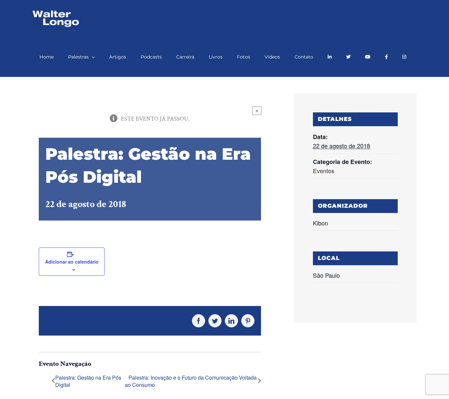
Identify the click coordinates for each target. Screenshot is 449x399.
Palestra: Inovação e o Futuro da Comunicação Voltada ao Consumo (191, 381)
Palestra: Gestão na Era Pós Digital (88, 381)
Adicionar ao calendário (72, 261)
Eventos (323, 170)
